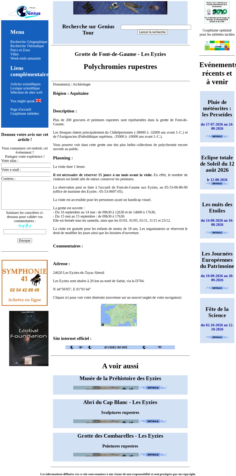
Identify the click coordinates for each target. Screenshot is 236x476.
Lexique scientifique (25, 88)
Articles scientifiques (25, 84)
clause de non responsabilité (132, 474)
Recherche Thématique (27, 46)
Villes (14, 54)
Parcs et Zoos (20, 50)
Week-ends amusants (25, 58)
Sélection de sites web (26, 92)
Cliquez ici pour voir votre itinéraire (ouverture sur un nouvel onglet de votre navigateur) (117, 297)
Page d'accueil (20, 109)
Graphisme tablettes (24, 113)
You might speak (23, 101)
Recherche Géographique (28, 42)
